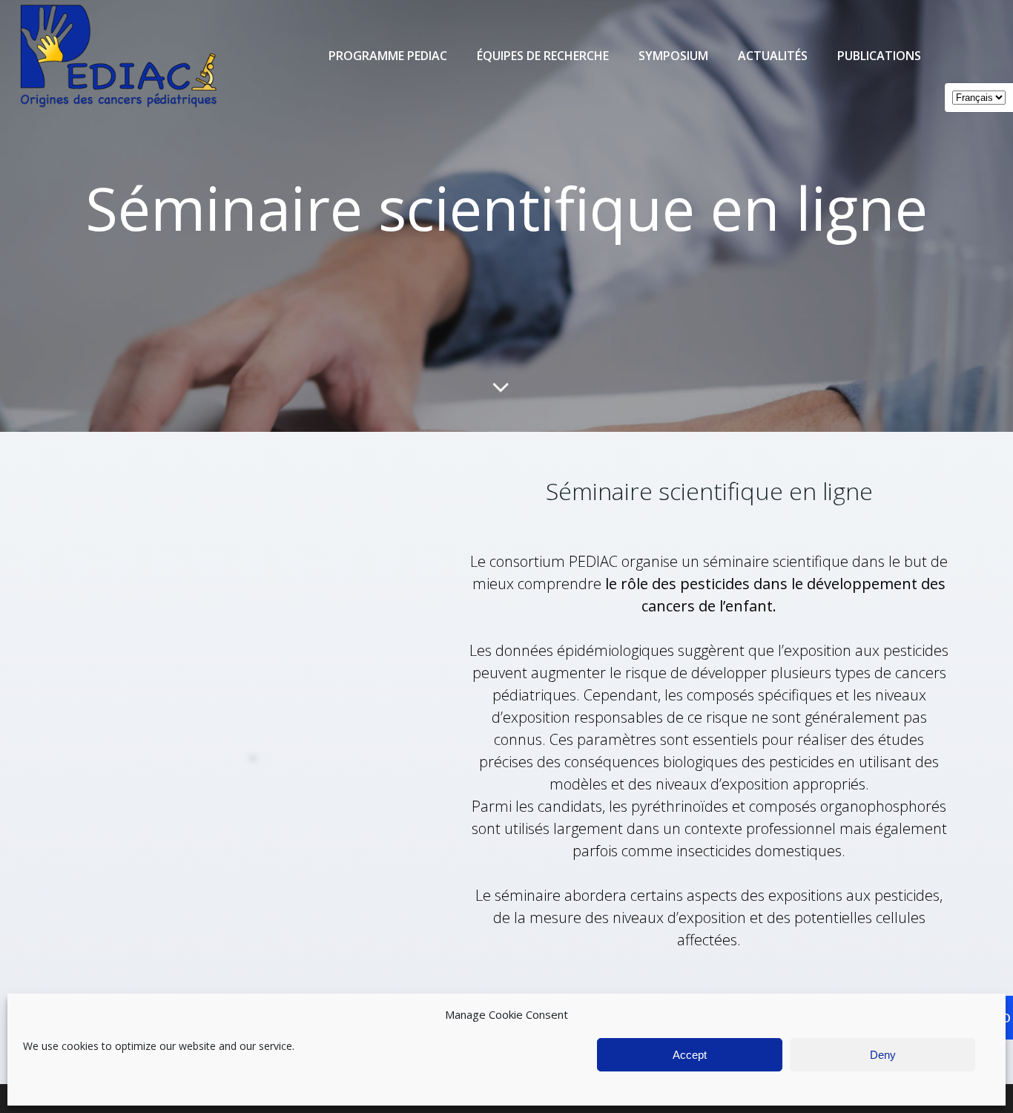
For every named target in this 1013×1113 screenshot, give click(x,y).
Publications (879, 55)
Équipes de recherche (543, 55)
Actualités (773, 55)
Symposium (673, 55)
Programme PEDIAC (388, 55)
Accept (690, 1054)
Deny (883, 1054)
